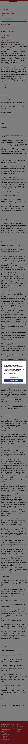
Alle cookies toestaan (14, 380)
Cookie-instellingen (14, 377)
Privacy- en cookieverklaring (9, 373)
